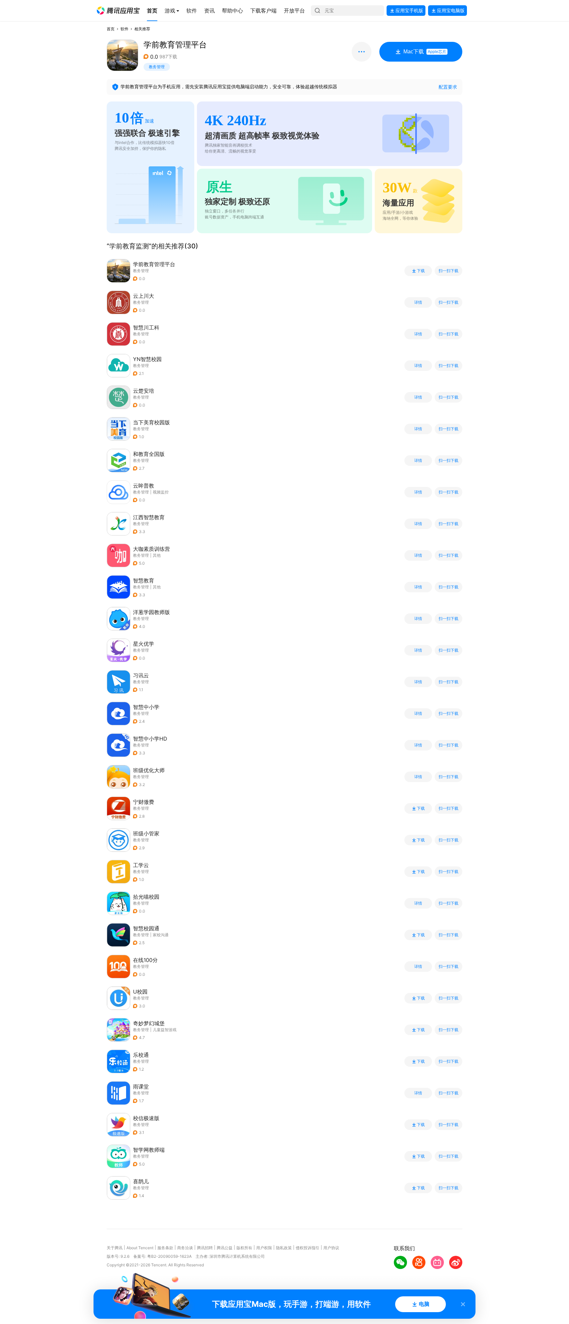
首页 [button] (111, 28)
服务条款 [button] (165, 1247)
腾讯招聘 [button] (205, 1247)
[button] (118, 10)
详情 (418, 302)
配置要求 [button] (448, 87)
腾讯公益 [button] (224, 1247)
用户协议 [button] (331, 1247)
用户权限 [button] (264, 1247)
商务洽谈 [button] (185, 1247)
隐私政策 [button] (284, 1247)
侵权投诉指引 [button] (307, 1247)
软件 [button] (124, 28)
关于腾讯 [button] (114, 1247)
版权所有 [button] (244, 1247)
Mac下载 (424, 51)
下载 (421, 270)
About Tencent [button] (139, 1247)
